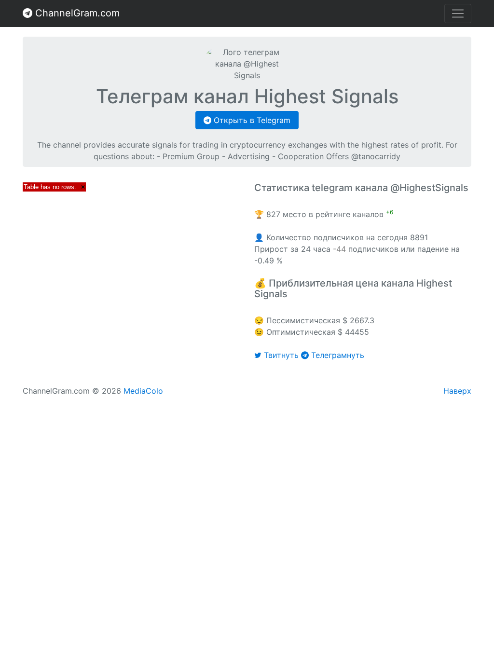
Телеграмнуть (336, 355)
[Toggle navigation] (457, 13)
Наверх (457, 391)
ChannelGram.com (76, 13)
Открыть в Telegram (250, 120)
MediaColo (143, 391)
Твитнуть (281, 355)
